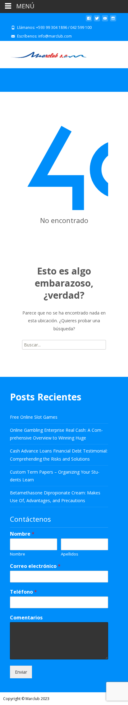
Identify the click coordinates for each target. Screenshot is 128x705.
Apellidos (69, 554)
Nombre (22, 534)
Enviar (21, 672)
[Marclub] (43, 53)
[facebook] (89, 21)
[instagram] (113, 21)
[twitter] (97, 21)
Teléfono (23, 592)
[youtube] (105, 21)
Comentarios (26, 617)
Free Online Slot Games (33, 417)
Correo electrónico (35, 566)
